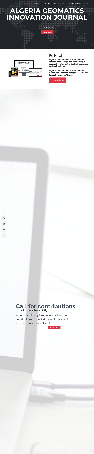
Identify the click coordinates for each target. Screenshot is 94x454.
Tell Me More (47, 32)
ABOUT (37, 4)
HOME (28, 4)
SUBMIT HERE (54, 327)
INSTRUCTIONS (75, 4)
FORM (86, 4)
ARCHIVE (46, 4)
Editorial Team (59, 4)
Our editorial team (57, 80)
